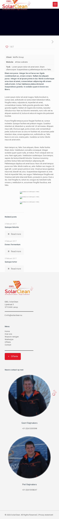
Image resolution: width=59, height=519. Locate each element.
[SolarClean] (16, 4)
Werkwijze (9, 339)
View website (22, 62)
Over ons (8, 334)
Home (7, 331)
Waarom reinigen (12, 337)
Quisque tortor (11, 262)
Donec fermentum (12, 244)
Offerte (8, 342)
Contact (8, 345)
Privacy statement (46, 515)
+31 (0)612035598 (29, 428)
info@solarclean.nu (14, 315)
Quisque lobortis (12, 227)
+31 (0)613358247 (29, 490)
